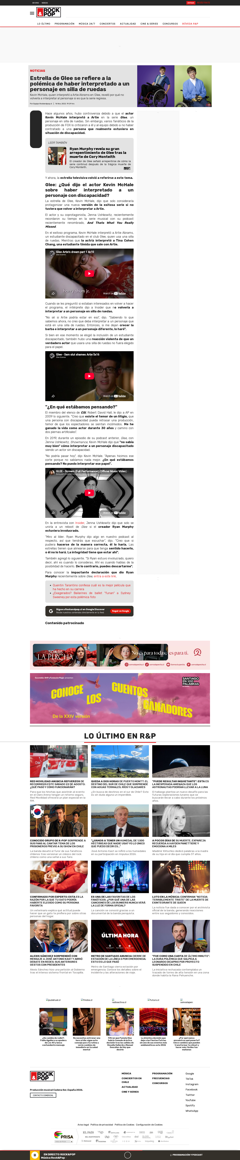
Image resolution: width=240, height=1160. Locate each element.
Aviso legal (83, 1124)
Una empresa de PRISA (64, 1135)
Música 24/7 (87, 23)
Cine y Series (130, 1091)
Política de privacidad (102, 1124)
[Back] (114, 1155)
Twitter (190, 1095)
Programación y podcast (187, 1155)
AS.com (151, 1132)
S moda (137, 1144)
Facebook (191, 1089)
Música (126, 1073)
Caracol (170, 1132)
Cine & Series (149, 23)
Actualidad (128, 23)
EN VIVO (35, 3)
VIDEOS (45, 3)
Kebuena (170, 1137)
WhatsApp (191, 1110)
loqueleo (148, 1144)
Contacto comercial (43, 1095)
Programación (64, 23)
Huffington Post (92, 1137)
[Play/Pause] (127, 1155)
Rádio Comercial (174, 1144)
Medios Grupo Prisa (63, 1141)
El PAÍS (88, 1132)
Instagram (191, 1084)
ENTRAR (191, 3)
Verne (152, 1137)
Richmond (86, 1144)
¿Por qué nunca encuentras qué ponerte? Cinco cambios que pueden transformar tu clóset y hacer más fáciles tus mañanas (186, 1044)
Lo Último (43, 23)
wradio (115, 1137)
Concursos (170, 23)
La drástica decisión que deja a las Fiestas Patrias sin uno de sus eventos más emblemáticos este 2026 (153, 1041)
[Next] (141, 1155)
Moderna (100, 1144)
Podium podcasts (86, 1140)
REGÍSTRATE (203, 2)
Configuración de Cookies (149, 1124)
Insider (79, 523)
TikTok (189, 1078)
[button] (71, 1150)
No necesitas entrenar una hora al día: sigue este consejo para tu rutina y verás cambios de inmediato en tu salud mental (86, 1044)
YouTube (190, 1100)
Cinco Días (126, 1137)
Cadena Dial (160, 1137)
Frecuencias (161, 1078)
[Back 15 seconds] (121, 1155)
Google (189, 1073)
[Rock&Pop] (48, 12)
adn (160, 1132)
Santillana (115, 1132)
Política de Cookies (124, 1124)
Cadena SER (142, 1132)
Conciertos (108, 23)
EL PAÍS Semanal (144, 1137)
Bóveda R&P (190, 23)
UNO (107, 1137)
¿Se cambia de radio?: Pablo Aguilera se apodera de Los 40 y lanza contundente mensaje (53, 1041)
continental (136, 1137)
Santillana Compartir (129, 1132)
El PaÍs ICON (125, 1144)
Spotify (190, 1105)
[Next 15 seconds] (134, 1155)
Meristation (162, 1144)
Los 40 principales (101, 1132)
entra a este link (105, 576)
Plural (113, 1144)
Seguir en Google (120, 611)
